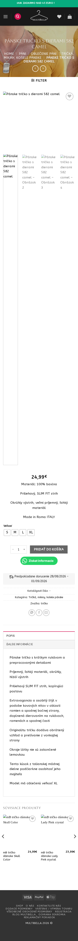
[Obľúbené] (59, 16)
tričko (44, 603)
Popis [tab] (10, 635)
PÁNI (22, 54)
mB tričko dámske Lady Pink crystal (49, 856)
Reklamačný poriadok (39, 917)
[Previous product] (43, 68)
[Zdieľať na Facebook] (39, 612)
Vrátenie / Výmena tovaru (53, 908)
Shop (19, 905)
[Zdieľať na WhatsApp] (31, 612)
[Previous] (10, 121)
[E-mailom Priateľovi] (46, 612)
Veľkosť (8, 526)
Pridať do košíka (49, 549)
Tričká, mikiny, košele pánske (39, 55)
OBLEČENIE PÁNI (43, 54)
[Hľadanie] (18, 16)
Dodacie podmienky (19, 908)
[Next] (68, 121)
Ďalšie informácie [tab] (19, 644)
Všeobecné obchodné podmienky (29, 911)
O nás (30, 905)
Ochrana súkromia (51, 914)
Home (9, 54)
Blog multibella (24, 914)
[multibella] (39, 16)
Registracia (63, 911)
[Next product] (35, 68)
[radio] (7, 532)
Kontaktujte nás (49, 905)
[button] (5, 17)
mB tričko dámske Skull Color (11, 856)
